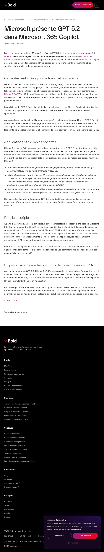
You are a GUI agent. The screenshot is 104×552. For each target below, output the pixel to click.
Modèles (8, 366)
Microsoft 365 (11, 94)
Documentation (12, 487)
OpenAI (8, 56)
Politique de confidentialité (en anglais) (36, 541)
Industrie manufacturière (14, 446)
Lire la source (10, 300)
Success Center (12, 483)
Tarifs (6, 505)
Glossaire (8, 479)
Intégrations (9, 382)
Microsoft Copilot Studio (26, 59)
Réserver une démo (82, 5)
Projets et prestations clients (16, 412)
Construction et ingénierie (15, 457)
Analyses (8, 378)
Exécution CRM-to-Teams (15, 416)
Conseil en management (14, 442)
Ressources (19, 20)
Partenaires (9, 509)
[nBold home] (10, 4)
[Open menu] (97, 5)
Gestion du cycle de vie (14, 374)
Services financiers (12, 434)
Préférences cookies (13, 546)
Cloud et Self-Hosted (13, 390)
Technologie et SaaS (13, 453)
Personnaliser (72, 543)
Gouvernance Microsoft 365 (16, 420)
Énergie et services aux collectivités (19, 461)
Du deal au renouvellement (15, 408)
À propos (8, 501)
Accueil (7, 20)
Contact (7, 517)
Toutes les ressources (14, 312)
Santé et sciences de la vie (15, 449)
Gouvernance (10, 370)
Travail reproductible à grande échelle (20, 404)
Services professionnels (14, 438)
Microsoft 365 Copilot (89, 59)
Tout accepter (85, 536)
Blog (6, 475)
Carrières (8, 513)
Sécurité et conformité (14, 386)
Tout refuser (59, 536)
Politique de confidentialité (70, 529)
